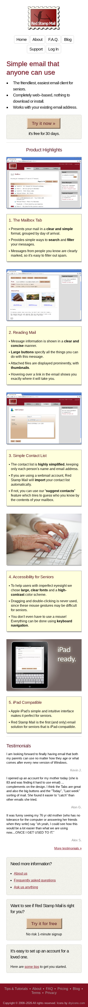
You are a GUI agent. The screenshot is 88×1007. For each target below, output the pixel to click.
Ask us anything (26, 887)
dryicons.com (76, 1003)
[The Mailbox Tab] (44, 207)
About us (20, 873)
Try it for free (44, 923)
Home (21, 39)
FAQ (49, 989)
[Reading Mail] (44, 319)
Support (36, 49)
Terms (36, 993)
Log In (53, 49)
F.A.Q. (53, 39)
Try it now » (43, 123)
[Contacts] (44, 443)
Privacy (51, 993)
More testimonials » (68, 848)
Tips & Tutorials (16, 989)
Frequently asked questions (35, 880)
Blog (68, 39)
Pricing (62, 989)
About (37, 39)
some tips (32, 967)
